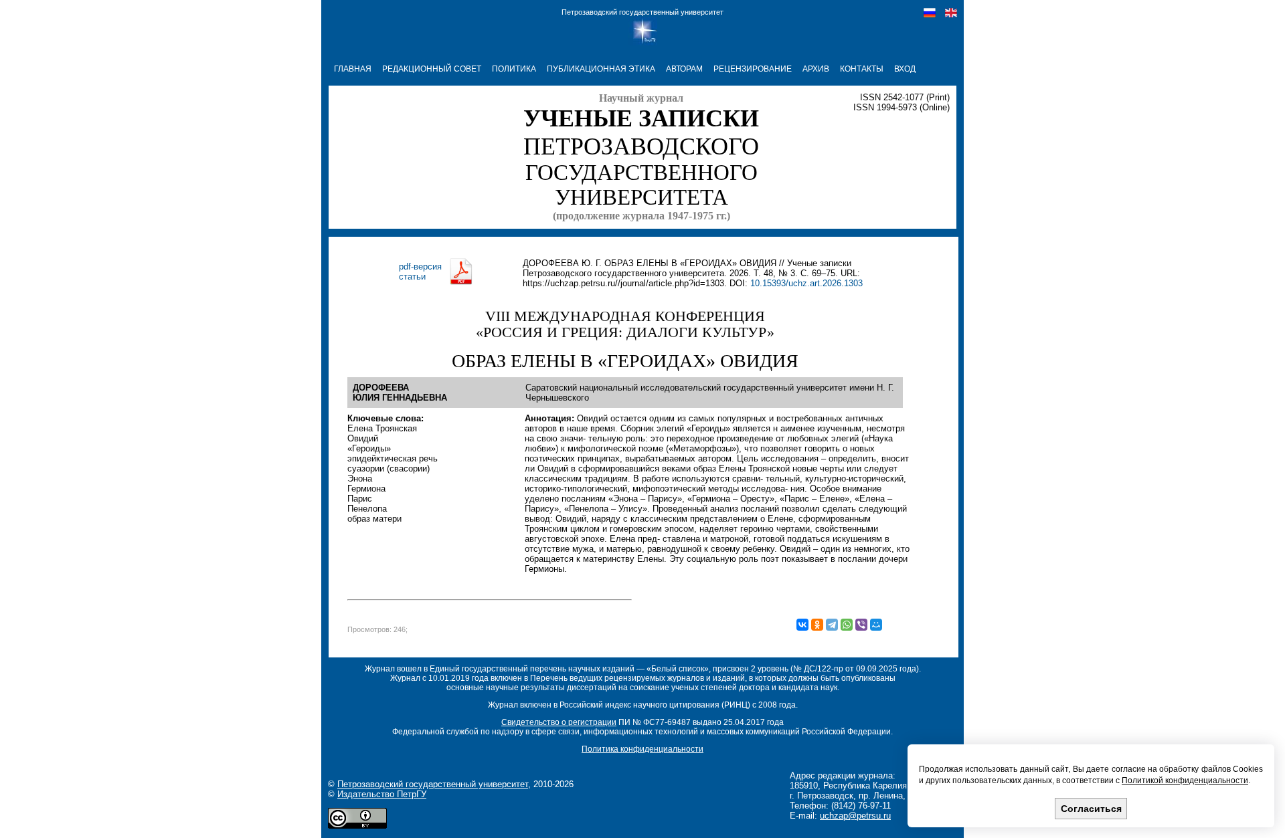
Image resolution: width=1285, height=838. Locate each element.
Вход (905, 69)
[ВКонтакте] (802, 625)
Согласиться (1091, 808)
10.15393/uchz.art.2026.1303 (806, 283)
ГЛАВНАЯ (352, 69)
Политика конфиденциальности (642, 749)
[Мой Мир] (876, 625)
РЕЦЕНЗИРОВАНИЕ (752, 69)
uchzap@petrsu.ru (855, 816)
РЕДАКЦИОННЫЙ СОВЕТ (431, 69)
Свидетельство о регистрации (558, 722)
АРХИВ (815, 69)
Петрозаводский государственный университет (642, 12)
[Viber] (861, 625)
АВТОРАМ (684, 69)
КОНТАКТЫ (861, 69)
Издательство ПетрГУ (381, 794)
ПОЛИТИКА (514, 69)
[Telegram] (832, 625)
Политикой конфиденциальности (1185, 780)
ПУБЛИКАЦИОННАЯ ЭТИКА (601, 69)
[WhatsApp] (847, 625)
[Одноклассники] (817, 625)
